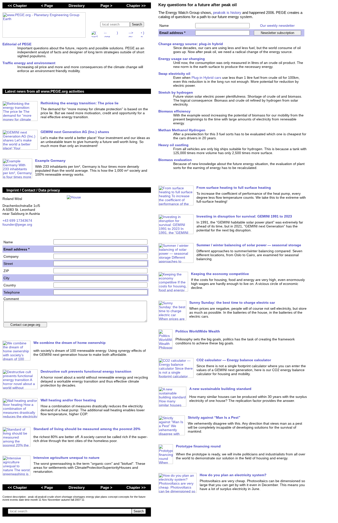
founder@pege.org (17, 224)
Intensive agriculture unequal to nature (66, 458)
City (6, 278)
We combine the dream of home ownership (69, 343)
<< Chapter (17, 5)
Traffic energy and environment (28, 63)
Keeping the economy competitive (220, 274)
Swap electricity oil (174, 74)
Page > (106, 5)
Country (9, 285)
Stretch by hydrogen (175, 92)
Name (164, 26)
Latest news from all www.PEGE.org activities (44, 91)
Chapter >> (136, 5)
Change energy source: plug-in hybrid (190, 44)
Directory (77, 5)
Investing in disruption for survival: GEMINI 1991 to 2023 (244, 216)
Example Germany (50, 161)
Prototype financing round (198, 446)
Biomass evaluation (175, 160)
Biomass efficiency (174, 111)
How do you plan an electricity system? (233, 475)
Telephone (11, 292)
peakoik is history (227, 12)
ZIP (6, 271)
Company (11, 256)
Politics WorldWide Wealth (197, 331)
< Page (47, 5)
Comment (11, 299)
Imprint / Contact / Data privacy (33, 190)
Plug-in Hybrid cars (206, 78)
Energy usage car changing (181, 59)
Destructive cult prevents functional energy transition (86, 371)
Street (8, 264)
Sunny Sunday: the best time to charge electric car (232, 302)
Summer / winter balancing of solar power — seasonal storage (248, 245)
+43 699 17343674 (17, 220)
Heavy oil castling (173, 145)
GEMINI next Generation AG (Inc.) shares (75, 132)
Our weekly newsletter (277, 26)
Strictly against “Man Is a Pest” (214, 417)
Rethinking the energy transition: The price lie (80, 103)
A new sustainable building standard (220, 389)
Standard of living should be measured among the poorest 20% (86, 429)
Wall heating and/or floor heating (68, 400)
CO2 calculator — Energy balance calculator (233, 360)
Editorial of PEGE (16, 44)
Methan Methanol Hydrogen (181, 130)
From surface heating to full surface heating (233, 188)
